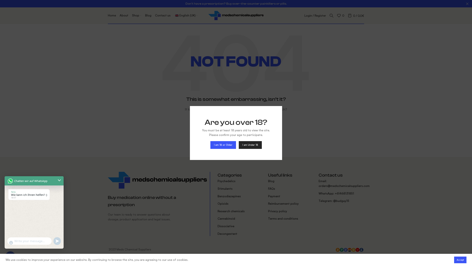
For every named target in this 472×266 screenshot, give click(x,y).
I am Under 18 (250, 144)
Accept (460, 259)
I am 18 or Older (223, 144)
